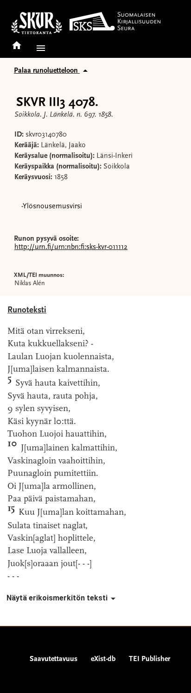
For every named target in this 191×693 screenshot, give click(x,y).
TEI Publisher (149, 659)
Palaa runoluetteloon (47, 71)
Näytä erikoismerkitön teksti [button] (57, 597)
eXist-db (103, 659)
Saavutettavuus (53, 659)
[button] (39, 48)
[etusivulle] (16, 42)
